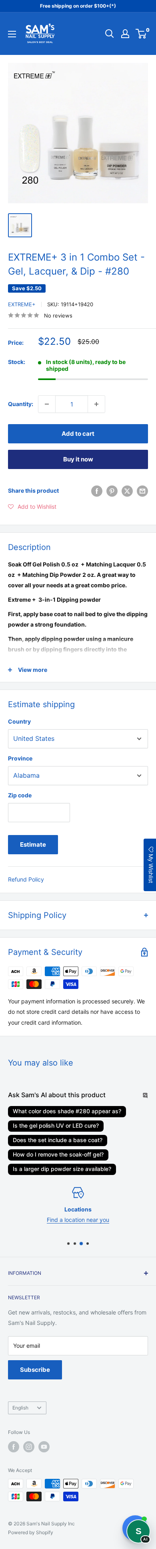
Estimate (33, 844)
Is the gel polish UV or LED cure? (56, 1125)
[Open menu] (12, 34)
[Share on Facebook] (96, 490)
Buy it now (78, 459)
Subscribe (35, 1369)
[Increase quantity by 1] (96, 404)
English (20, 1408)
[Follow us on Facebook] (13, 1446)
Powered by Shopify (30, 1532)
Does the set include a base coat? (57, 1139)
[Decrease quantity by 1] (46, 404)
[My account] (125, 33)
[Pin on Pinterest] (112, 490)
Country (19, 721)
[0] (141, 33)
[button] (32, 507)
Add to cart (78, 433)
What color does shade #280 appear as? (67, 1111)
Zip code (20, 795)
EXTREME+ (22, 304)
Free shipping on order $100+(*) (78, 6)
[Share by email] (142, 490)
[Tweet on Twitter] (127, 490)
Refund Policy (26, 879)
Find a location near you (78, 1219)
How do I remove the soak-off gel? (58, 1154)
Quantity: (20, 403)
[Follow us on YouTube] (44, 1446)
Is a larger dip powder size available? (62, 1168)
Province (20, 758)
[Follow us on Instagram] (28, 1446)
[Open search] (109, 33)
